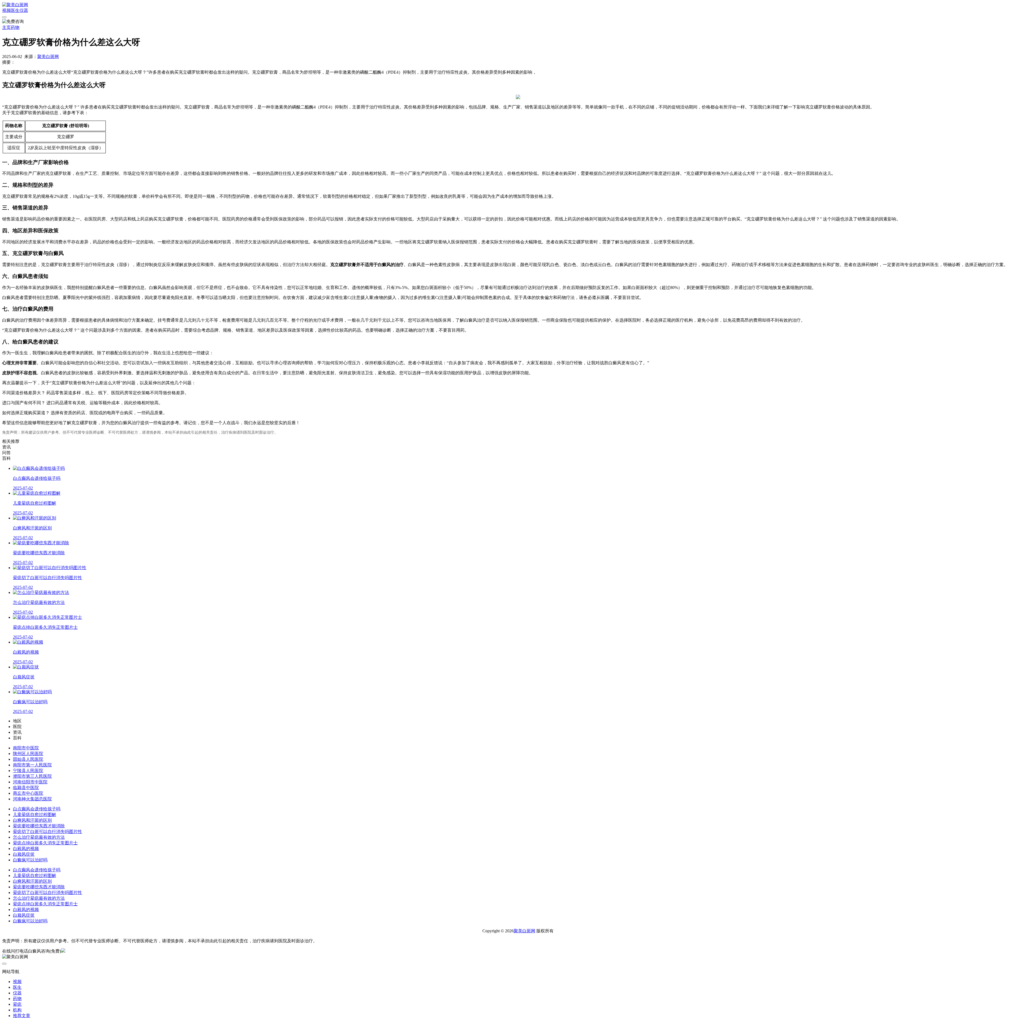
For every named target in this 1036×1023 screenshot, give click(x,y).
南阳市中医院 (26, 748)
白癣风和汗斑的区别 (32, 820)
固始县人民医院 (28, 759)
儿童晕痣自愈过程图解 (34, 814)
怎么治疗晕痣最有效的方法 (39, 837)
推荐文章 (21, 1015)
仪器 (23, 10)
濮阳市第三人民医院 (32, 776)
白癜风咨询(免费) (44, 951)
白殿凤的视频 (26, 848)
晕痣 (17, 1004)
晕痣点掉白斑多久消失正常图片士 (45, 843)
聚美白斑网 (48, 56)
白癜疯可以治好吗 (30, 860)
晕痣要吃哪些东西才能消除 (39, 826)
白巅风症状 (24, 854)
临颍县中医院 (26, 787)
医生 (15, 10)
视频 (6, 10)
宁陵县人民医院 (28, 770)
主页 (6, 27)
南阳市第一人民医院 (32, 765)
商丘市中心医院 (28, 793)
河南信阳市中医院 (30, 782)
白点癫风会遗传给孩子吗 (36, 809)
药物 (15, 27)
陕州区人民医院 (28, 753)
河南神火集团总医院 (32, 799)
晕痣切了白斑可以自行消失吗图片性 (47, 831)
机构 (17, 1010)
